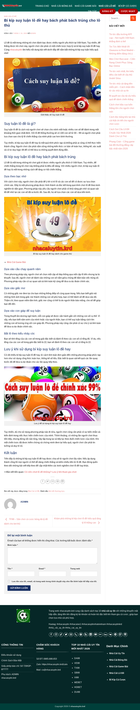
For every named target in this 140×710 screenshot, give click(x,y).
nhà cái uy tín (108, 611)
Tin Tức (92, 11)
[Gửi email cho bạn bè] (52, 481)
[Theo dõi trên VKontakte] (110, 634)
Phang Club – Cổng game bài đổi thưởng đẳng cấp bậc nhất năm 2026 (122, 145)
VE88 (77, 663)
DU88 (77, 692)
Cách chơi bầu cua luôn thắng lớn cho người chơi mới (121, 108)
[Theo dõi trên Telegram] (115, 634)
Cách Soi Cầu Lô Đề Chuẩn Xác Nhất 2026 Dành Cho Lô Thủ (120, 132)
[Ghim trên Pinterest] (57, 481)
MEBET (78, 682)
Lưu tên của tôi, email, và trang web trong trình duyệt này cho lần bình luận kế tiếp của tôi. (54, 581)
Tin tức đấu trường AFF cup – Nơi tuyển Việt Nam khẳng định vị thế (121, 37)
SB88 (77, 672)
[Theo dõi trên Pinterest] (81, 634)
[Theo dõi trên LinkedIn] (90, 634)
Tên (10, 569)
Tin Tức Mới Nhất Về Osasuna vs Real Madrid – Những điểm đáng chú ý (122, 50)
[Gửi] (133, 18)
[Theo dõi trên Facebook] (51, 634)
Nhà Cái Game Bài (85, 6)
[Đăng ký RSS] (86, 634)
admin (33, 33)
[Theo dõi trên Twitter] (66, 634)
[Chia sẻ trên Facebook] (42, 481)
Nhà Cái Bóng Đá (61, 6)
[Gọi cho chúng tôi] (76, 634)
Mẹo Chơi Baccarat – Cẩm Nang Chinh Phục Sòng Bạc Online (122, 62)
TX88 (77, 668)
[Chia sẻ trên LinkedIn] (62, 481)
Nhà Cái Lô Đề (107, 6)
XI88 (76, 677)
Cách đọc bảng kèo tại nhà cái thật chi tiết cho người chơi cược (122, 120)
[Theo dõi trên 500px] (105, 634)
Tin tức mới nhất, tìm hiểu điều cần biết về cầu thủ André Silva (121, 74)
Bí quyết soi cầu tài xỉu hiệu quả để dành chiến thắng (122, 98)
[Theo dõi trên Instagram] (56, 634)
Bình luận (13, 545)
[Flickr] (100, 634)
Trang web (75, 569)
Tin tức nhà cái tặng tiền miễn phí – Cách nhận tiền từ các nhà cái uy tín (122, 87)
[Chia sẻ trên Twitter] (47, 481)
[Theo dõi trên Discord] (125, 634)
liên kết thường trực (57, 491)
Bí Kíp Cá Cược (127, 6)
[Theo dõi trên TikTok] (61, 634)
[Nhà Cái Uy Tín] (12, 5)
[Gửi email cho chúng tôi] (71, 634)
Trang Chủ (42, 6)
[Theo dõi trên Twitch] (120, 634)
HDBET (78, 687)
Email (42, 569)
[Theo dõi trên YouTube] (95, 634)
